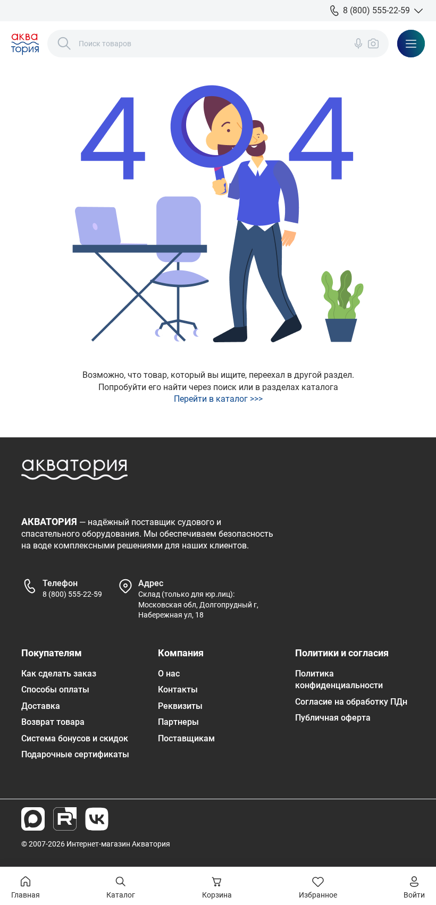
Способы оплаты (55, 689)
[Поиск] (64, 43)
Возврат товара (53, 722)
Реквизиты (180, 706)
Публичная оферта (333, 718)
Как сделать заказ (58, 674)
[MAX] (33, 819)
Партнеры (178, 722)
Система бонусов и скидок (74, 738)
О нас (169, 674)
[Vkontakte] (96, 819)
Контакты (178, 689)
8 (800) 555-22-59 (72, 594)
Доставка (40, 706)
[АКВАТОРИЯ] (25, 43)
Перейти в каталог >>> (218, 399)
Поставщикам (186, 738)
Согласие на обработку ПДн (351, 702)
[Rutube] (65, 819)
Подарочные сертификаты (75, 754)
